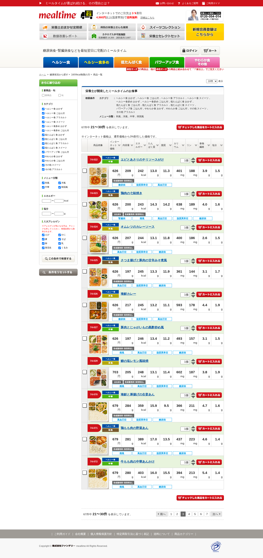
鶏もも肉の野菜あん (134, 428)
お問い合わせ (167, 3)
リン (189, 145)
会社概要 (80, 533)
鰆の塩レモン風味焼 (134, 360)
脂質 (163, 145)
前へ (163, 514)
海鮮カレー (128, 293)
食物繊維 (201, 145)
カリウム (176, 145)
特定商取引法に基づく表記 (133, 533)
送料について (162, 533)
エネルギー (139, 145)
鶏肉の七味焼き (131, 193)
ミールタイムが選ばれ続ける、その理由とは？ (74, 3)
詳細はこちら (147, 17)
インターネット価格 (114, 145)
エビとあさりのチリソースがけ (142, 159)
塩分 (214, 145)
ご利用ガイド (213, 3)
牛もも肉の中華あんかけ (138, 461)
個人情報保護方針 (101, 533)
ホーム (42, 74)
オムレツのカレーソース (138, 226)
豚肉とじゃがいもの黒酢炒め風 (142, 327)
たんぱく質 (151, 145)
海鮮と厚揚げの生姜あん (138, 394)
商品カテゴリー (183, 533)
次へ (215, 514)
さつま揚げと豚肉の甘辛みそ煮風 (144, 260)
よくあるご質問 (190, 3)
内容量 (126, 145)
